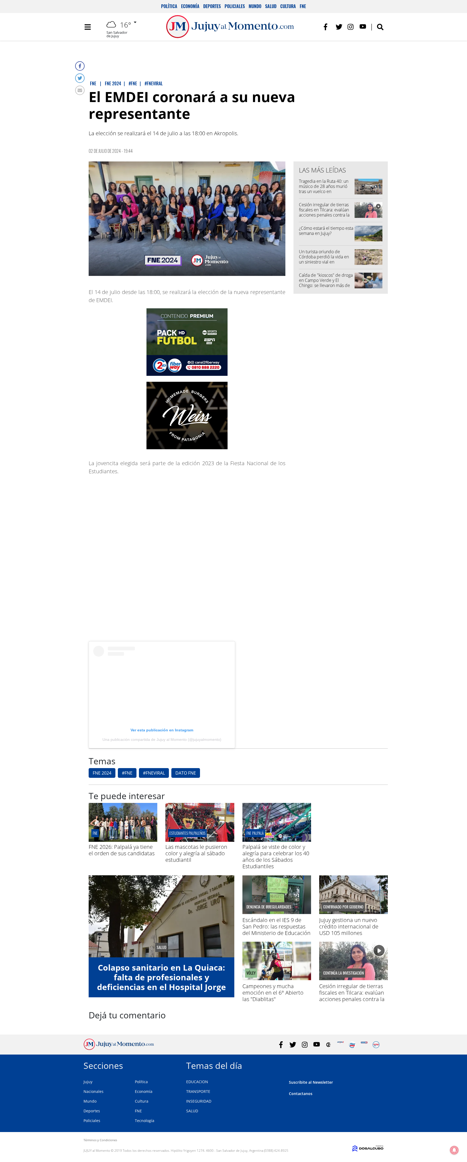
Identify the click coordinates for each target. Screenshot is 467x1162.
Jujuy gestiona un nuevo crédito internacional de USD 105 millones (348, 926)
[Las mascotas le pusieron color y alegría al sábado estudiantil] (199, 840)
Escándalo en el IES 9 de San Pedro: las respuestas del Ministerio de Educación (276, 926)
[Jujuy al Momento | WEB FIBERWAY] (352, 1044)
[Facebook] (80, 66)
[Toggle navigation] (87, 27)
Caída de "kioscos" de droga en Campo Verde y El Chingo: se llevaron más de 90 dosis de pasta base (326, 283)
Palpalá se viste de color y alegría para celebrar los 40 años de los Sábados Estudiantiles (275, 856)
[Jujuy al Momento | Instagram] (351, 26)
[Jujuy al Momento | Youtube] (362, 26)
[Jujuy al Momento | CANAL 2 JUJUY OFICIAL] (328, 1044)
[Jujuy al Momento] (119, 1048)
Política (169, 6)
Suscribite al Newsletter (311, 1082)
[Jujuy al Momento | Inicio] (377, 1064)
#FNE (127, 773)
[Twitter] (80, 78)
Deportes (212, 6)
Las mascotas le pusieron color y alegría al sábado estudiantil (196, 853)
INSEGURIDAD (198, 1101)
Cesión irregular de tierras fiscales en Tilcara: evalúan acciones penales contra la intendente (324, 212)
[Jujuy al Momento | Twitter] (339, 26)
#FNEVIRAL (154, 773)
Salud (270, 6)
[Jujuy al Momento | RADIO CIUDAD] (376, 1044)
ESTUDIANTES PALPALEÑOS (187, 833)
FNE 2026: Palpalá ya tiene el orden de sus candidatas (122, 850)
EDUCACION (197, 1081)
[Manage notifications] (454, 1150)
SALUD (192, 1110)
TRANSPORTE (198, 1091)
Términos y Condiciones (100, 1140)
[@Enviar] (80, 90)
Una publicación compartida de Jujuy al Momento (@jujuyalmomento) (161, 739)
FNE (303, 6)
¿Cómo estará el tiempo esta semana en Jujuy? (326, 230)
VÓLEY (251, 973)
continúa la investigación (343, 973)
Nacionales (94, 1091)
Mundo (255, 6)
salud (161, 947)
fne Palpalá (255, 833)
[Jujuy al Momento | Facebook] (327, 26)
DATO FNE (185, 773)
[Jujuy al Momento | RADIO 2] (364, 1044)
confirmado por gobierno (343, 907)
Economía (190, 6)
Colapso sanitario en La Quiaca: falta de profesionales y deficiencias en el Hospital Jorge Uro (161, 982)
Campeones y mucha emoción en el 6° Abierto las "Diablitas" (272, 992)
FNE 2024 (102, 773)
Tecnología (144, 1120)
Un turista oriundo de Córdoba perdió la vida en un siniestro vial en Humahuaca (324, 259)
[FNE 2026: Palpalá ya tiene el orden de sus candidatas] (123, 840)
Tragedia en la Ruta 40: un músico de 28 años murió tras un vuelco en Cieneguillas (323, 189)
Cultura (288, 6)
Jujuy (88, 1081)
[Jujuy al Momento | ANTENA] (340, 1044)
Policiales (235, 6)
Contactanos (300, 1093)
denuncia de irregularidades (268, 907)
